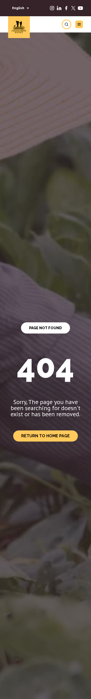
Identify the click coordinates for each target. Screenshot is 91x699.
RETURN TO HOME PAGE (45, 435)
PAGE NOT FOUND (45, 328)
